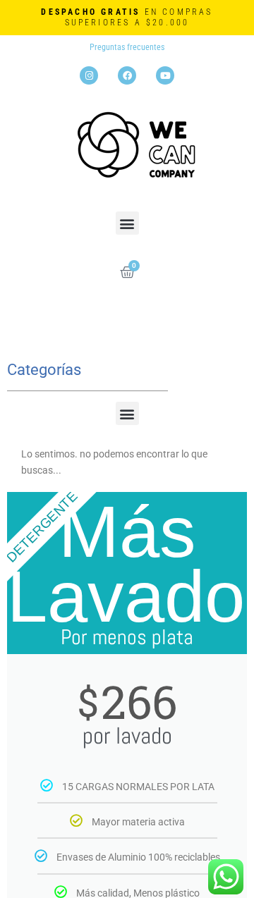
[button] (127, 223)
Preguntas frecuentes (127, 47)
